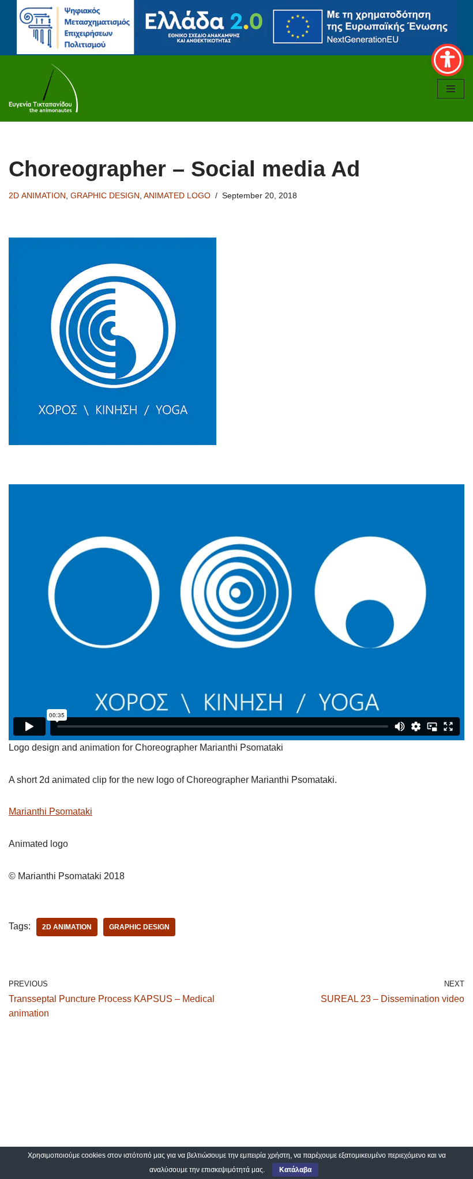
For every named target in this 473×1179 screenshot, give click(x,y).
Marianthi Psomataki (50, 811)
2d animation (67, 927)
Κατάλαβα (295, 1170)
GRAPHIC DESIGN (105, 195)
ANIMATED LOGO (177, 195)
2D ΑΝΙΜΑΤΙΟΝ (37, 195)
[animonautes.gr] (43, 88)
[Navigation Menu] (450, 89)
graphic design (139, 927)
